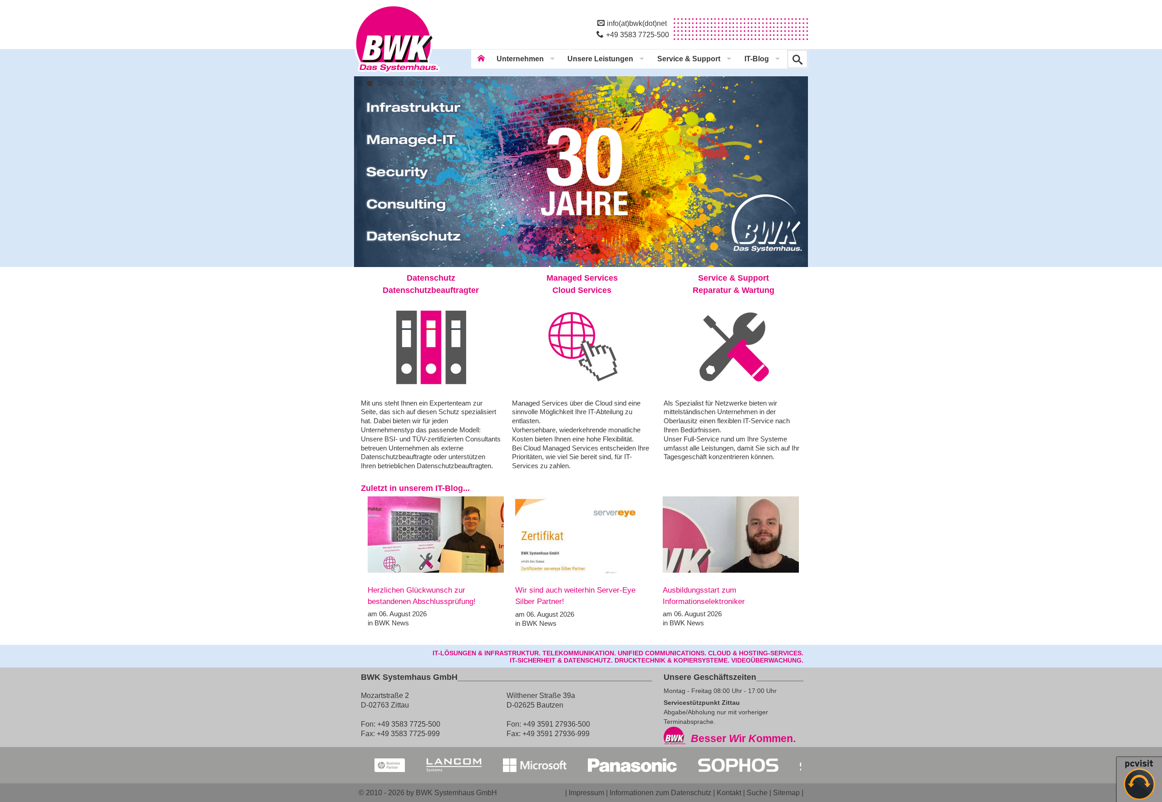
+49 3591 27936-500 (556, 724)
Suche (757, 792)
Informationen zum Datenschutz (660, 792)
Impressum (586, 792)
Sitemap (786, 792)
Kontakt (729, 792)
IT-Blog (756, 58)
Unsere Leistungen (600, 58)
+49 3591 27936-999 (556, 733)
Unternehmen (520, 58)
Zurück (354, 172)
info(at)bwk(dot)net (637, 23)
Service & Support (688, 58)
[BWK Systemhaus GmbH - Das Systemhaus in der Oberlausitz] (397, 73)
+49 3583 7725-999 (408, 733)
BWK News (391, 623)
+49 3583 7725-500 (637, 34)
